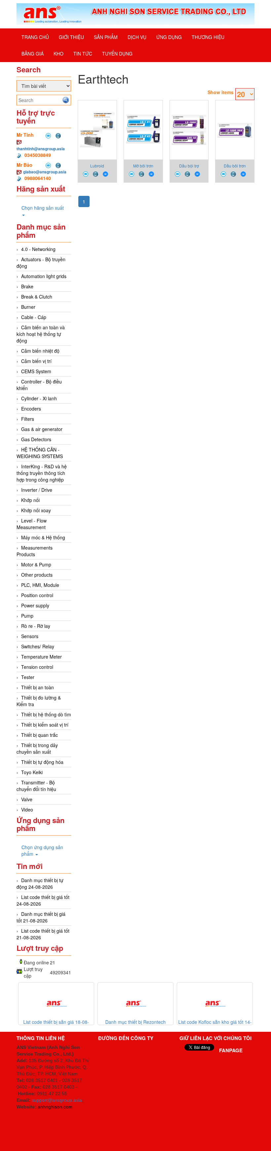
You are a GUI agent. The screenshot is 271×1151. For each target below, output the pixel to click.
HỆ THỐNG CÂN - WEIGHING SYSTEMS (40, 452)
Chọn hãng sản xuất (42, 207)
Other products (37, 574)
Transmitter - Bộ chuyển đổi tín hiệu (36, 785)
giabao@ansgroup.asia (44, 172)
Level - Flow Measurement (32, 523)
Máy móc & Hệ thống (43, 537)
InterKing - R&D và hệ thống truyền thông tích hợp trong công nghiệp (42, 473)
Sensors (29, 636)
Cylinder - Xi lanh (39, 398)
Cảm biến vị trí (36, 361)
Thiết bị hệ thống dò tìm (46, 714)
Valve (26, 799)
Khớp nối (30, 500)
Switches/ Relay (37, 646)
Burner (28, 307)
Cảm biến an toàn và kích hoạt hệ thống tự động (41, 334)
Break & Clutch (36, 296)
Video (27, 809)
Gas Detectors (36, 439)
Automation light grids (43, 276)
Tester (27, 677)
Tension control (37, 667)
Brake (27, 286)
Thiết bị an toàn (37, 687)
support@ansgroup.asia (57, 1100)
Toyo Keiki (32, 772)
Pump (27, 615)
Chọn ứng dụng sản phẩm (42, 850)
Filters (27, 418)
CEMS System (36, 371)
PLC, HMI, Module (40, 585)
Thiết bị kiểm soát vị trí (44, 724)
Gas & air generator (41, 429)
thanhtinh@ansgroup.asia (41, 149)
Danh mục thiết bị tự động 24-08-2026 (40, 883)
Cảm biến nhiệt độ (40, 350)
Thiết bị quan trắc (39, 735)
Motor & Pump (36, 564)
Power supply (35, 605)
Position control (37, 595)
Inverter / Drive (36, 489)
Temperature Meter (41, 656)
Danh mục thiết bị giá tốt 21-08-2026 (41, 917)
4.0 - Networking (38, 249)
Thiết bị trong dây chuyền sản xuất (37, 748)
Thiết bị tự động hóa (42, 762)
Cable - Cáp (33, 317)
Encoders (31, 408)
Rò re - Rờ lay (35, 626)
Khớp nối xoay (36, 510)
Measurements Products (35, 551)
